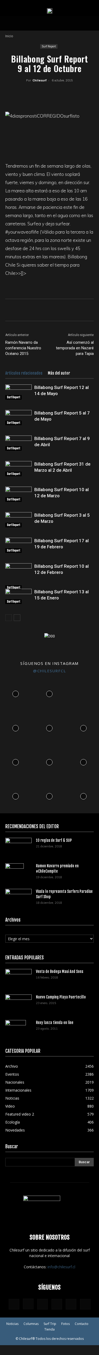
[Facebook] (19, 92)
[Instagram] (28, 1304)
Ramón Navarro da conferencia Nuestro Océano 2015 (23, 348)
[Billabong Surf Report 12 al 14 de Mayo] (18, 391)
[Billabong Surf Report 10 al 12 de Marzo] (18, 494)
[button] (9, 23)
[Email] (67, 92)
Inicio (9, 36)
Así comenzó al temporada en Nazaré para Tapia (75, 348)
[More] (80, 92)
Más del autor (59, 373)
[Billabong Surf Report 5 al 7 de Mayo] (18, 417)
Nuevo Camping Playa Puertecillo (61, 997)
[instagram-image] (15, 692)
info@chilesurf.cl (61, 1266)
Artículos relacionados (24, 373)
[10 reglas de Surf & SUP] (18, 847)
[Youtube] (85, 1304)
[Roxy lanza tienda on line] (15, 1029)
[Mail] (56, 1304)
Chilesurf (39, 80)
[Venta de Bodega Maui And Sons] (18, 978)
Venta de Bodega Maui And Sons (59, 971)
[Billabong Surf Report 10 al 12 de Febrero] (18, 576)
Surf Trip (50, 1323)
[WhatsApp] (43, 92)
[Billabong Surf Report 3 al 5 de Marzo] (18, 519)
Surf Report (49, 46)
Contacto (81, 1323)
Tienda (49, 1329)
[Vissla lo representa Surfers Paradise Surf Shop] (18, 896)
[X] (31, 92)
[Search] (91, 23)
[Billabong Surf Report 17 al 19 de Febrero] (18, 545)
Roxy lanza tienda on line (54, 1022)
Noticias (12, 1323)
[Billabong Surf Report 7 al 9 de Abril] (18, 443)
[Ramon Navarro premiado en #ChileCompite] (14, 872)
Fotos (65, 1323)
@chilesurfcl (49, 670)
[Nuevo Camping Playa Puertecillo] (18, 1002)
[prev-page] (8, 617)
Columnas (31, 1323)
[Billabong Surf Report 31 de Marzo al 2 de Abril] (18, 468)
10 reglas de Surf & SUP (54, 840)
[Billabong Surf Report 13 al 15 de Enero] (18, 596)
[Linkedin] (55, 92)
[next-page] (17, 617)
